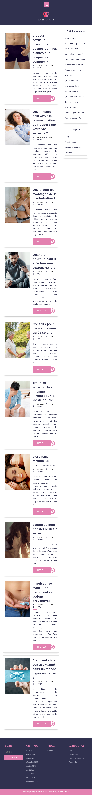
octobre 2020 (31, 766)
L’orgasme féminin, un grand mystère (44, 461)
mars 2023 (30, 750)
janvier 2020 (30, 778)
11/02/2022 (40, 137)
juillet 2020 (30, 770)
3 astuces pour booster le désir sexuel (45, 529)
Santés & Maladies (73, 147)
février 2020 (30, 774)
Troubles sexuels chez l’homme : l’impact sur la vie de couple (44, 391)
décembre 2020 (32, 762)
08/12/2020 (40, 272)
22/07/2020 (40, 404)
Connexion (51, 750)
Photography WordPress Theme (38, 792)
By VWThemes (62, 792)
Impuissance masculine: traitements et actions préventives (43, 592)
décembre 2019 (32, 782)
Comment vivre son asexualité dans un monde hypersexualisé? (44, 669)
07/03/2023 (40, 65)
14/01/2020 (40, 605)
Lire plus (44, 99)
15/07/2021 (40, 202)
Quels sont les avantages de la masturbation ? (45, 194)
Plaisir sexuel (71, 142)
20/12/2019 (40, 681)
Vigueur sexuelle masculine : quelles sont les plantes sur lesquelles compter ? (45, 48)
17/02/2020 (40, 469)
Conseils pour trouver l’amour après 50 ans (44, 328)
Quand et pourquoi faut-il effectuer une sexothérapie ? (75, 102)
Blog (67, 137)
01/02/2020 (40, 537)
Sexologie (69, 153)
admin (51, 65)
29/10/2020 (40, 337)
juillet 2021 (30, 758)
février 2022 (30, 754)
